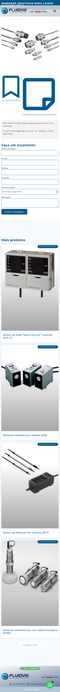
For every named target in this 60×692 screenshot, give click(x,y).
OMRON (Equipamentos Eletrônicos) (39, 114)
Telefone (4, 168)
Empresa (5, 178)
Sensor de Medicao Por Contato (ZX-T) (26, 532)
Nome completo (8, 149)
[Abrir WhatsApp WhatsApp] (50, 685)
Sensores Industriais (12, 100)
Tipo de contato (8, 187)
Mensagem (6, 197)
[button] (55, 11)
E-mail (4, 158)
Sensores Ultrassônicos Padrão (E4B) (25, 435)
